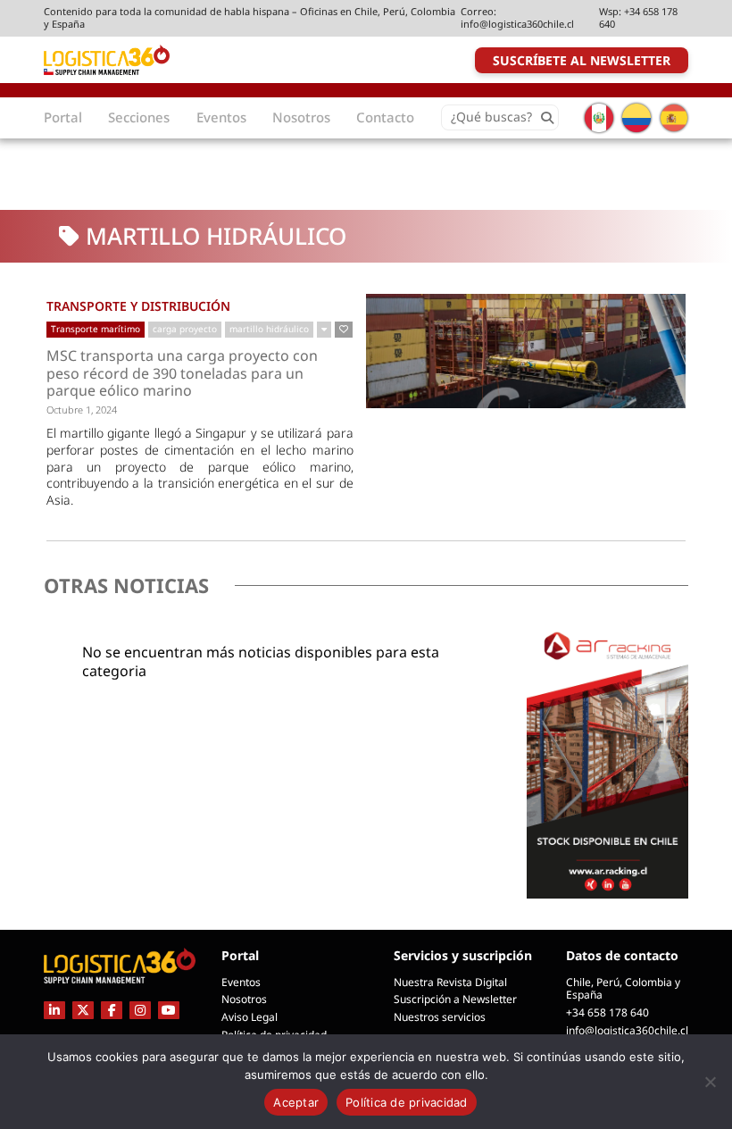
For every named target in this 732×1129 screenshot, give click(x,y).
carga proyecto (185, 328)
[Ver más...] (324, 330)
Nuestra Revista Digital (450, 982)
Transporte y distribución (138, 305)
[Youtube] (169, 1009)
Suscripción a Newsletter (455, 999)
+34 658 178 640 (638, 17)
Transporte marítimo (95, 328)
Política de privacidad (406, 1102)
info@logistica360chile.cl (517, 23)
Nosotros (244, 999)
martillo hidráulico (269, 328)
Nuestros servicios (440, 1016)
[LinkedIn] (54, 1009)
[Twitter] (83, 1009)
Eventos (241, 982)
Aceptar (296, 1102)
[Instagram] (140, 1009)
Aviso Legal (249, 1016)
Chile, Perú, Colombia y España (623, 988)
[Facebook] (111, 1009)
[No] (710, 1082)
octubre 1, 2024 (81, 409)
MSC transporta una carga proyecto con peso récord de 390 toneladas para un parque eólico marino (182, 373)
